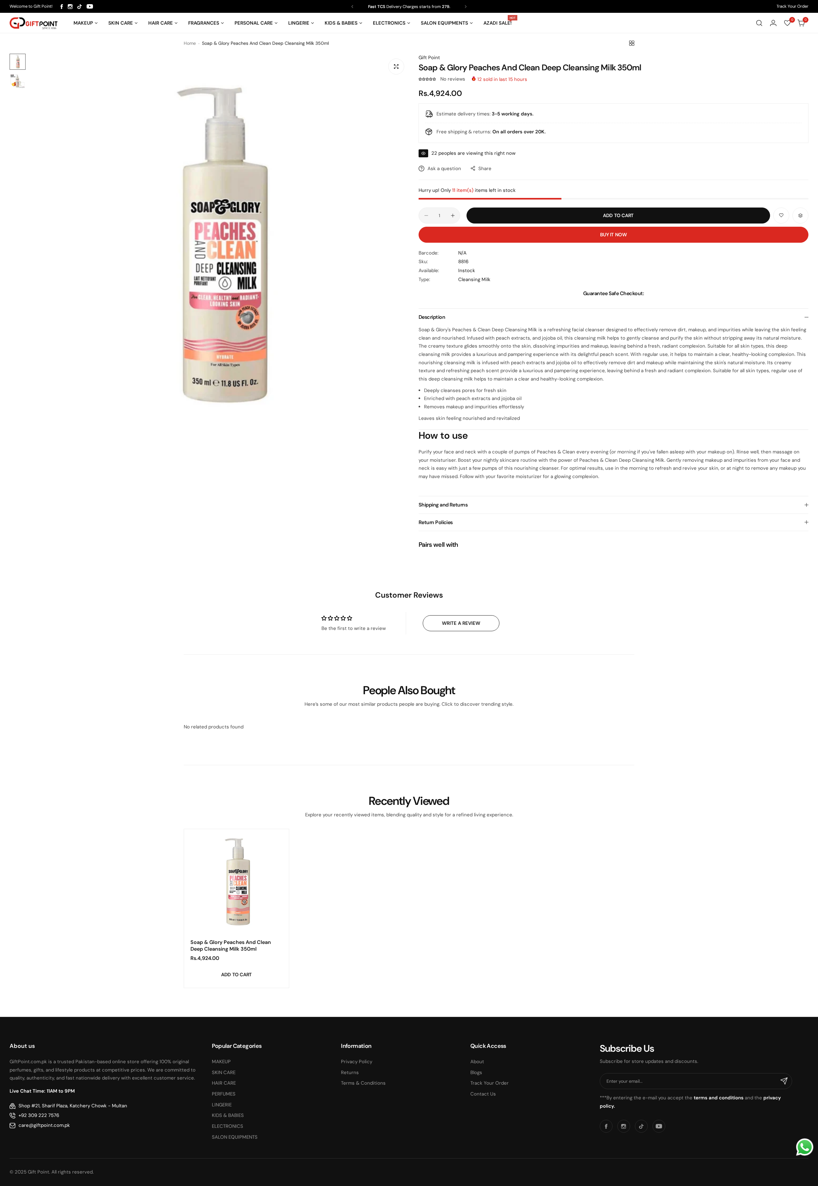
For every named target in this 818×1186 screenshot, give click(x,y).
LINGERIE (222, 1105)
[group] (219, 244)
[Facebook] (61, 6)
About (477, 1061)
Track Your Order (792, 6)
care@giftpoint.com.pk (44, 1125)
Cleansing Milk (474, 279)
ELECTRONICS (227, 1126)
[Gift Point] (34, 23)
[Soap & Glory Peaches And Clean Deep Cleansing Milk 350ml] (236, 881)
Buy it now (613, 235)
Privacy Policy (356, 1061)
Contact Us (483, 1094)
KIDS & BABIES (228, 1115)
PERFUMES (223, 1094)
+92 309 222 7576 (39, 1115)
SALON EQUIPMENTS (235, 1137)
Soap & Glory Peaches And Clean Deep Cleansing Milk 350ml (230, 945)
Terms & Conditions (363, 1083)
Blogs (476, 1072)
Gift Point (429, 57)
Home (190, 43)
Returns (350, 1072)
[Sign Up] (784, 1081)
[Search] (759, 23)
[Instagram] (70, 6)
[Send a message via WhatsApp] (805, 1147)
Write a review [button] (461, 623)
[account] (773, 23)
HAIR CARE (224, 1083)
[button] (352, 6)
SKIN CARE (223, 1072)
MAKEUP (221, 1061)
